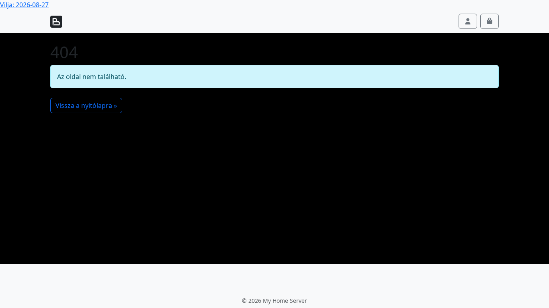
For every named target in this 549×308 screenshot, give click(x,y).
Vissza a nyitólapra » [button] (86, 105)
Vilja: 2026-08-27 (24, 4)
